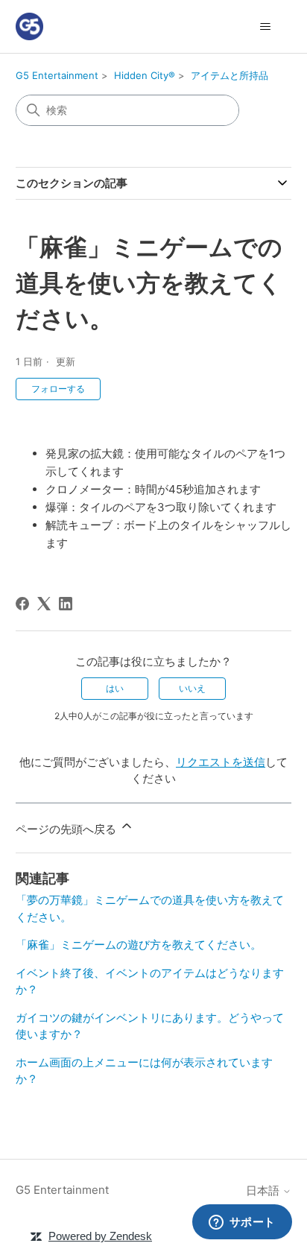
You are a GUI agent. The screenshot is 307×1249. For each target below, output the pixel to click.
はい (115, 688)
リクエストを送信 (220, 762)
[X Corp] (44, 603)
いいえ (192, 688)
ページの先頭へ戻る (67, 829)
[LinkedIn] (65, 603)
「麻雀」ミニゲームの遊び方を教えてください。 (139, 944)
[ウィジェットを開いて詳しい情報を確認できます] (242, 1223)
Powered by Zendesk (100, 1236)
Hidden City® (144, 75)
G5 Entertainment (57, 75)
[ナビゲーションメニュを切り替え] (264, 27)
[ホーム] (29, 26)
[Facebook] (22, 603)
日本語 (264, 1190)
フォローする (58, 388)
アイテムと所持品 (229, 75)
